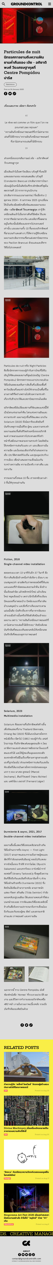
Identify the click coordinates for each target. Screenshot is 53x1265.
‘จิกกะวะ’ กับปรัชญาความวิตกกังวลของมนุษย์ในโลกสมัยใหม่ (26, 1173)
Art (6, 1091)
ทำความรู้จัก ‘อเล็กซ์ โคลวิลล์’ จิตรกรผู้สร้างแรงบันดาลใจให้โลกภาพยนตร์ (26, 1086)
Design (7, 1178)
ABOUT (26, 1251)
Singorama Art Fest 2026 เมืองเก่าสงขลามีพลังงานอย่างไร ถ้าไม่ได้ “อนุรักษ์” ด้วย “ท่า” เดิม (26, 1217)
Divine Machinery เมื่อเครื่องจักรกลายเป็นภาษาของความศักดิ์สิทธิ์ (26, 1129)
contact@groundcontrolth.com (26, 1258)
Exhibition (10, 84)
